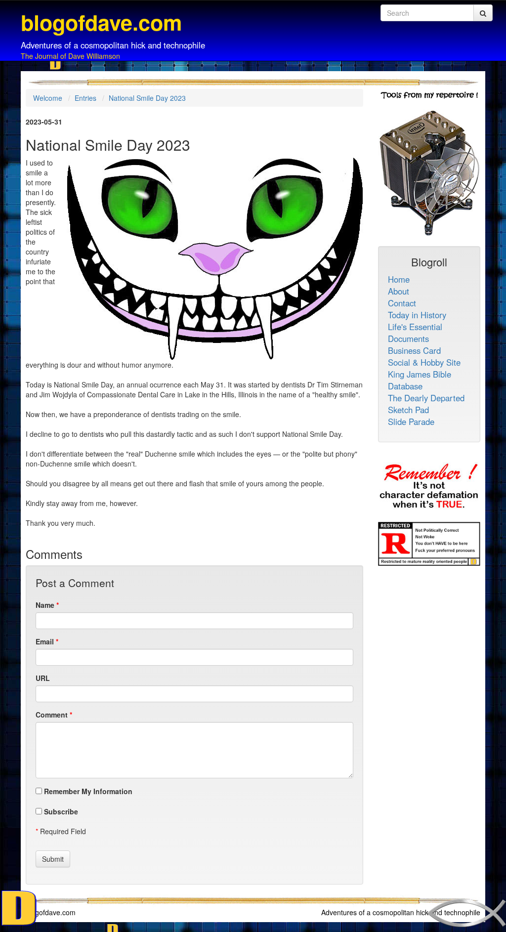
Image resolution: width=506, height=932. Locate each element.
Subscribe (60, 811)
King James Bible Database (419, 380)
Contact (402, 303)
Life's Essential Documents (415, 332)
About (398, 291)
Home (399, 279)
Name (45, 605)
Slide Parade (411, 421)
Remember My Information (87, 791)
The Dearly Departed (426, 398)
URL (43, 678)
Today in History (417, 315)
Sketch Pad (408, 410)
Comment (52, 715)
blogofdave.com (51, 912)
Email (45, 641)
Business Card (414, 350)
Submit (53, 859)
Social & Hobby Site (424, 362)
